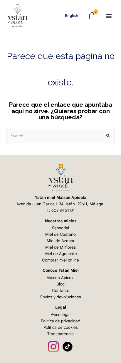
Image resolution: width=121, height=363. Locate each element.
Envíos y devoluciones (60, 297)
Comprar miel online (60, 260)
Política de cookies (60, 327)
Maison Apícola (60, 277)
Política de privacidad (60, 321)
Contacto (60, 290)
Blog (60, 284)
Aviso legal (60, 314)
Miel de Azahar (61, 240)
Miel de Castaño (60, 234)
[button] (109, 15)
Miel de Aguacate (60, 253)
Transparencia (60, 333)
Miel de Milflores (60, 247)
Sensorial (60, 228)
